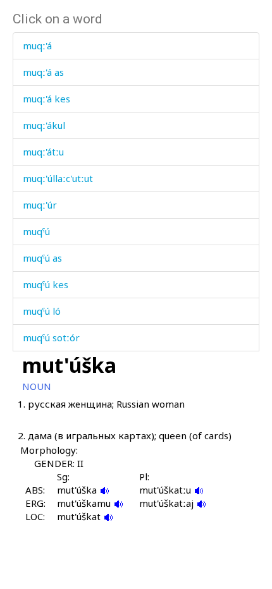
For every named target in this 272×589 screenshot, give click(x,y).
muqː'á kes (46, 98)
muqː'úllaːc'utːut (58, 178)
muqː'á (37, 45)
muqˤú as (42, 258)
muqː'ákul (44, 125)
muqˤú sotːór (51, 337)
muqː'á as (43, 72)
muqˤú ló (42, 311)
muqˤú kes (45, 284)
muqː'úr (40, 204)
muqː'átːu (43, 151)
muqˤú (36, 231)
